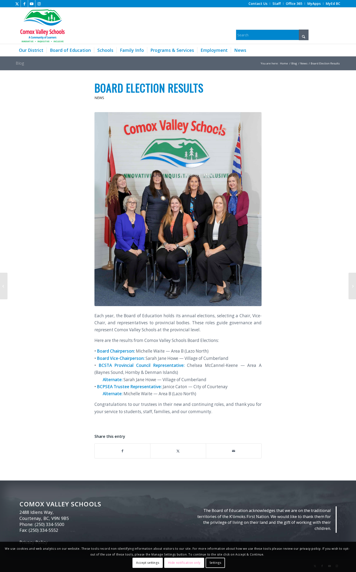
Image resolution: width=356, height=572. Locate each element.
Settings (215, 563)
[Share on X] (178, 451)
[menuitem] (258, 3)
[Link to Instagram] (39, 3)
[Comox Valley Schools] (42, 26)
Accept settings (147, 563)
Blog (20, 63)
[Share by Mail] (233, 451)
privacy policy (310, 549)
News (99, 97)
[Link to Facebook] (24, 3)
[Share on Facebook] (122, 451)
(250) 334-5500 (49, 524)
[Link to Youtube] (31, 3)
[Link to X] (17, 3)
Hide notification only (184, 563)
